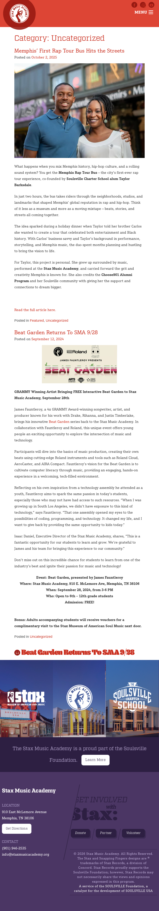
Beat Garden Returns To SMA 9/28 (56, 332)
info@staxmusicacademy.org (25, 854)
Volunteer (133, 833)
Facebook (134, 5)
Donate (80, 833)
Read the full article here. (35, 310)
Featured (37, 320)
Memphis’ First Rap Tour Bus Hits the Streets (69, 50)
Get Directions (17, 829)
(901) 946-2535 (14, 848)
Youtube (151, 5)
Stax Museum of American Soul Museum (26, 698)
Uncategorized (57, 320)
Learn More (95, 760)
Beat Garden (59, 421)
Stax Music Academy (79, 698)
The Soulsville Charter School (132, 698)
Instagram (143, 5)
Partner (106, 833)
